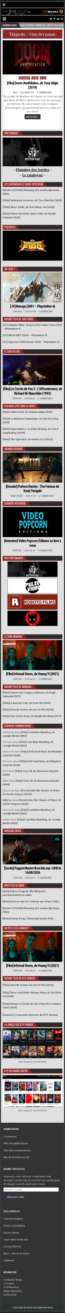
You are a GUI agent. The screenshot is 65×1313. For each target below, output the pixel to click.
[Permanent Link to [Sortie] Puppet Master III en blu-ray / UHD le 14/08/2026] (32, 849)
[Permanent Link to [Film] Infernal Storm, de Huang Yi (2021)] (32, 655)
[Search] (62, 19)
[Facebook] (54, 19)
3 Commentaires (44, 92)
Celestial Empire (13, 1218)
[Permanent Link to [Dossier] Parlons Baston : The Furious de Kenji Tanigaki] (32, 467)
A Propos (9, 1283)
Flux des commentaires (17, 1150)
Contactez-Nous (13, 1279)
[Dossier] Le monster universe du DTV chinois (30, 1015)
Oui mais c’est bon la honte (20, 406)
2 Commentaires (45, 398)
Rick (15, 92)
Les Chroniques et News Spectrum (23, 184)
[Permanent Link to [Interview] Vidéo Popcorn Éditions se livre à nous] (32, 522)
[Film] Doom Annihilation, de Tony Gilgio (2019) (32, 85)
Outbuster (9, 1260)
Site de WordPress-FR (16, 1157)
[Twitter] (51, 19)
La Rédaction (11, 1287)
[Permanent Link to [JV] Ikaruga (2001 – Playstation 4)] (32, 287)
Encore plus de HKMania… (18, 687)
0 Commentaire (45, 311)
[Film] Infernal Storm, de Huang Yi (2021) (32, 674)
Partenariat (10, 1294)
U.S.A (43, 77)
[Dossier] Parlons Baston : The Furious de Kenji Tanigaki (32, 488)
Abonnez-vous (15, 1197)
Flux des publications (16, 1143)
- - (32, 175)
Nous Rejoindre (13, 1291)
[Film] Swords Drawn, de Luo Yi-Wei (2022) (28, 985)
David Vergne (17, 496)
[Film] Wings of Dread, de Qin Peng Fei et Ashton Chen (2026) (32, 1005)
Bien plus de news (14, 885)
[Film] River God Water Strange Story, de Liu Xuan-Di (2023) (32, 994)
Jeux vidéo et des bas (16, 1239)
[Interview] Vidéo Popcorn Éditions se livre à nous (32, 543)
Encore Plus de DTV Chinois (19, 978)
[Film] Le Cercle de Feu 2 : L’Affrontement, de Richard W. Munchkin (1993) (32, 391)
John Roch (17, 311)
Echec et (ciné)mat (14, 1225)
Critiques (24, 77)
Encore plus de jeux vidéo (18, 319)
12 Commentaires (46, 496)
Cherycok (16, 398)
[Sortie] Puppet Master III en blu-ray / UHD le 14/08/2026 (32, 870)
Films (35, 77)
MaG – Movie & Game (16, 1253)
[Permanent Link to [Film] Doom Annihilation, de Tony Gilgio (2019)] (32, 57)
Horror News (11, 1232)
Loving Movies (12, 1246)
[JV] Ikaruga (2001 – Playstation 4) (32, 306)
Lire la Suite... (32, 116)
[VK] (58, 19)
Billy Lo (7, 800)
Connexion (10, 1136)
